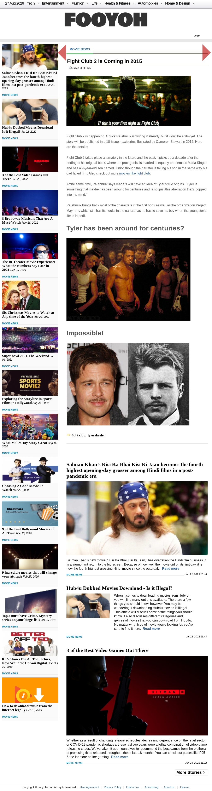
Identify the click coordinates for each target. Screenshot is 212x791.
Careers (184, 787)
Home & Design (177, 3)
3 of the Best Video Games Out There (107, 650)
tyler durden (96, 435)
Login (197, 35)
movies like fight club (134, 173)
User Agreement (89, 787)
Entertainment (53, 3)
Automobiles (148, 3)
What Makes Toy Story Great (24, 443)
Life (94, 3)
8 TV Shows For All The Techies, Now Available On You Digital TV (27, 661)
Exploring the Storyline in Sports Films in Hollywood (27, 401)
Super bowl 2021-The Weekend (25, 356)
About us (169, 787)
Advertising (151, 787)
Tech (31, 3)
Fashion (77, 3)
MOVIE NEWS (10, 95)
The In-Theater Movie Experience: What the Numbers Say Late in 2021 (28, 266)
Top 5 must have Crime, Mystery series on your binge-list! (27, 618)
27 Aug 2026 (14, 3)
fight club (78, 435)
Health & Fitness (117, 3)
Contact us (132, 787)
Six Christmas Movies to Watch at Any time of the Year (28, 315)
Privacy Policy (112, 787)
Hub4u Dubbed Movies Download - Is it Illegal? (119, 588)
